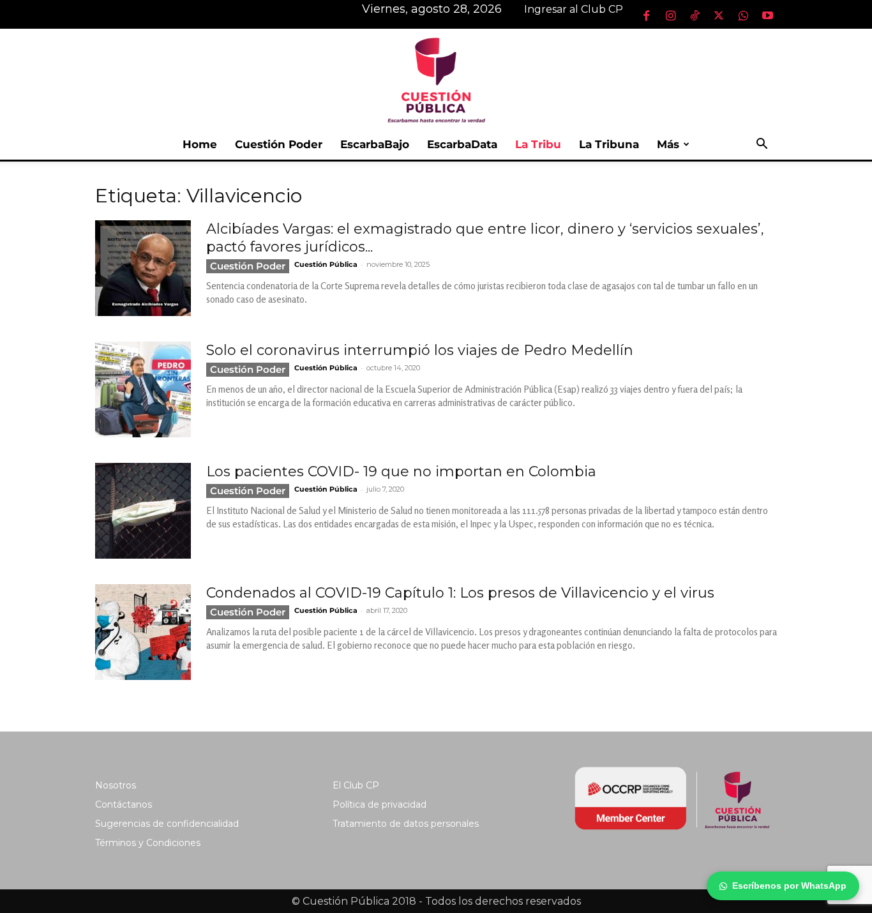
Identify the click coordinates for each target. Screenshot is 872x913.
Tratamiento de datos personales (406, 823)
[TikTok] (694, 15)
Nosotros (115, 785)
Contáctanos (123, 804)
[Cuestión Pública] (436, 79)
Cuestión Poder (278, 144)
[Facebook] (646, 15)
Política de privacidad (379, 804)
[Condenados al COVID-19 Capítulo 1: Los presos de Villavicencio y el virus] (143, 632)
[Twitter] (718, 15)
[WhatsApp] (743, 15)
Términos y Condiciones (147, 843)
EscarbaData (462, 144)
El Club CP (356, 785)
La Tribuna (609, 144)
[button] (761, 145)
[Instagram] (670, 15)
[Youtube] (767, 15)
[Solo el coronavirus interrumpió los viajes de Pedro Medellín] (143, 389)
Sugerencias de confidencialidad (167, 823)
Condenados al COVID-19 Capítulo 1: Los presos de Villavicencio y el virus (460, 592)
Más (668, 144)
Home (200, 144)
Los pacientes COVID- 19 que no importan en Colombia (401, 471)
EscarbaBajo (374, 144)
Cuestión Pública (325, 264)
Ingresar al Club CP (573, 9)
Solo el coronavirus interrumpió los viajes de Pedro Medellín (419, 350)
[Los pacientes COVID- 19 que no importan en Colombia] (143, 511)
